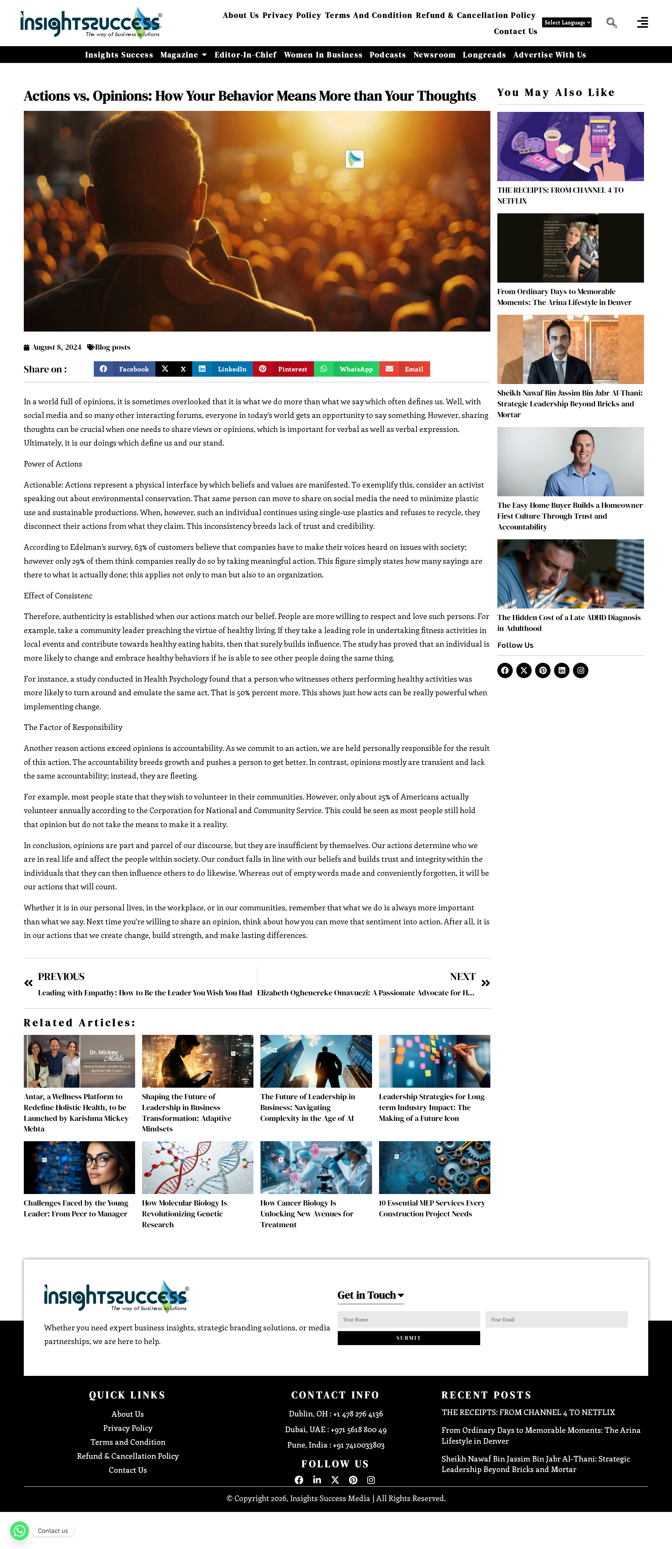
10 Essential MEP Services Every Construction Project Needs (432, 1208)
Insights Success (119, 54)
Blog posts (113, 347)
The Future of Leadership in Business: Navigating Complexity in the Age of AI (307, 1107)
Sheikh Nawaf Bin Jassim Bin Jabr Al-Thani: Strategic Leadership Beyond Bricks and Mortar (570, 404)
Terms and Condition (369, 15)
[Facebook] (505, 670)
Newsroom (435, 54)
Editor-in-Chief (246, 54)
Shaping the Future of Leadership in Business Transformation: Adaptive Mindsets (186, 1112)
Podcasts (388, 54)
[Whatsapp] (19, 1530)
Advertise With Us (550, 54)
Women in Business (323, 54)
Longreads (484, 54)
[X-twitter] (524, 670)
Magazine (180, 54)
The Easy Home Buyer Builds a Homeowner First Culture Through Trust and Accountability (570, 516)
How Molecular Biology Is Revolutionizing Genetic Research (184, 1214)
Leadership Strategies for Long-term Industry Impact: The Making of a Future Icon (433, 1107)
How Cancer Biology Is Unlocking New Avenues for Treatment (307, 1214)
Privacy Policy (292, 15)
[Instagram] (580, 670)
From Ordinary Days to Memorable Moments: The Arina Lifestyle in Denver (564, 296)
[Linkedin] (561, 670)
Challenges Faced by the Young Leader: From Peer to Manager (76, 1208)
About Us (241, 15)
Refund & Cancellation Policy (476, 15)
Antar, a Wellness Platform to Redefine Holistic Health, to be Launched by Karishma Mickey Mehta (76, 1112)
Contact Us (516, 31)
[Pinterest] (543, 670)
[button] (610, 23)
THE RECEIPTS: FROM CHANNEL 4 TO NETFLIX (528, 1412)
